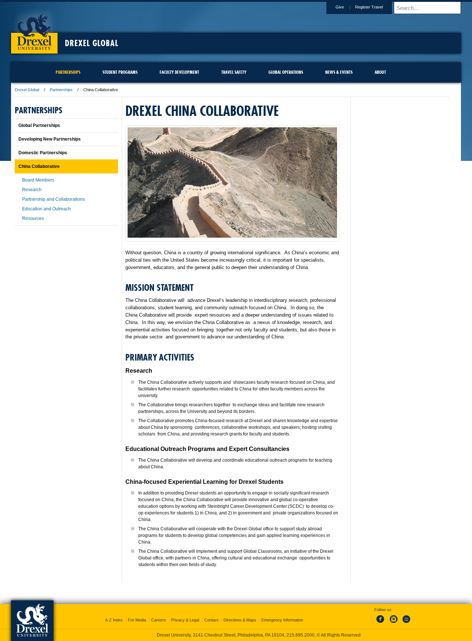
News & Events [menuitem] (339, 72)
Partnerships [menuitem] (68, 72)
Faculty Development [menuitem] (179, 72)
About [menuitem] (380, 72)
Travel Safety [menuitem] (233, 72)
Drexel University (34, 30)
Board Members (38, 180)
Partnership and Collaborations (53, 199)
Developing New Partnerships (49, 139)
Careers (158, 620)
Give (340, 7)
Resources (33, 218)
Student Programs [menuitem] (120, 72)
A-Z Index (114, 620)
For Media (137, 620)
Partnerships (61, 89)
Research (32, 189)
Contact (211, 620)
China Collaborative (39, 166)
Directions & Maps (239, 620)
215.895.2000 (301, 635)
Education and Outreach (46, 208)
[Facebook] (381, 623)
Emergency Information (282, 620)
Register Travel (369, 7)
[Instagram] (393, 623)
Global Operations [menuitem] (285, 72)
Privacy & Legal (185, 620)
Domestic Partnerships (42, 152)
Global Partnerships (39, 125)
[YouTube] (406, 623)
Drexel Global (91, 43)
